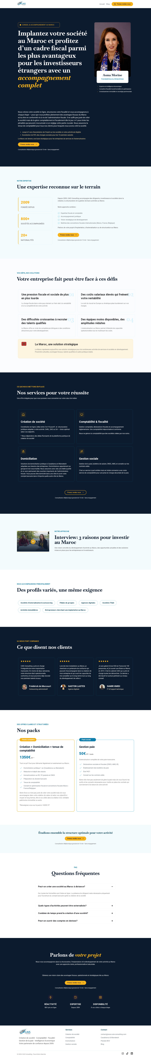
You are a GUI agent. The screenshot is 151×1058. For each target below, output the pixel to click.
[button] (33, 541)
